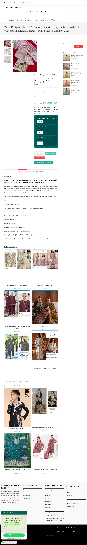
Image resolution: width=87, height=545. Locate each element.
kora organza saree (49, 504)
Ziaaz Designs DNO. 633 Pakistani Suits (17, 285)
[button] (35, 41)
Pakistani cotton (41, 98)
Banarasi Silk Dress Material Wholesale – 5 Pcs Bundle (17, 470)
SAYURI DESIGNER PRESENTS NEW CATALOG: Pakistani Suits (45, 325)
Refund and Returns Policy (73, 498)
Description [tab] (23, 171)
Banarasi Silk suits (49, 513)
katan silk (47, 498)
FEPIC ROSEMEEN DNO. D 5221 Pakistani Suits (45, 428)
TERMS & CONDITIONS (73, 503)
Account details (26, 495)
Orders (24, 490)
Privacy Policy (70, 501)
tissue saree (47, 492)
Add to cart (50, 153)
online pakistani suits (45, 92)
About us (69, 492)
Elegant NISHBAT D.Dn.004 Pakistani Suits (17, 428)
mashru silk (47, 507)
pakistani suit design (42, 94)
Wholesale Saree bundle (50, 510)
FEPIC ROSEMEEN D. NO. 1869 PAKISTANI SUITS (45, 470)
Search (65, 43)
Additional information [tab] (35, 171)
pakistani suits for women (40, 96)
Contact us (69, 495)
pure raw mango (49, 490)
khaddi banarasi (48, 501)
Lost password (26, 498)
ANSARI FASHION (12, 7)
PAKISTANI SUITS (51, 94)
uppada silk (47, 495)
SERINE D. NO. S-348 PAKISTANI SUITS (45, 368)
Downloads (25, 492)
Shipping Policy (70, 506)
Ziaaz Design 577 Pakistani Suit (45, 285)
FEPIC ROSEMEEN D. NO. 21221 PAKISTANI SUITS (17, 327)
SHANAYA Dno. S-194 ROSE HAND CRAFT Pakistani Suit (17, 382)
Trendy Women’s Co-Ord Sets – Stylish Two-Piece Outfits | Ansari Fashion (60, 540)
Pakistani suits (48, 98)
